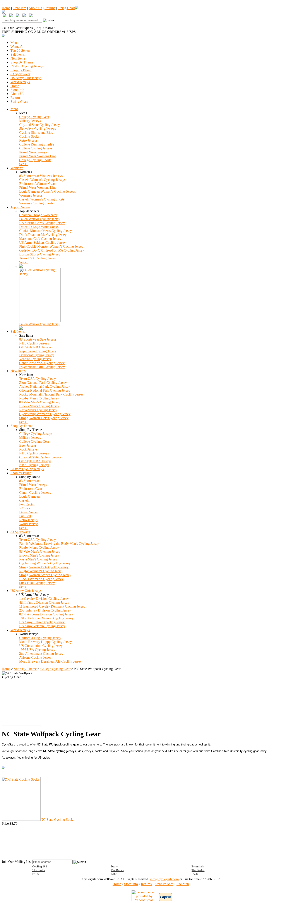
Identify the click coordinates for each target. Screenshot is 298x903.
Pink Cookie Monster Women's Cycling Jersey (51, 246)
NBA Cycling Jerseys (34, 465)
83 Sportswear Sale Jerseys (38, 339)
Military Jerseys (30, 121)
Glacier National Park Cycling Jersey (44, 390)
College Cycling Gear (34, 117)
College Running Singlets (37, 144)
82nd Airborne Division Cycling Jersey (46, 614)
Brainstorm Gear (30, 488)
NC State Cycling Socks (57, 819)
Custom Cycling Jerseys (27, 66)
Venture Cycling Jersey (35, 359)
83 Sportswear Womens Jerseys (41, 176)
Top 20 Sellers (20, 50)
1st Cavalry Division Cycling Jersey (44, 598)
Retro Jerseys (28, 140)
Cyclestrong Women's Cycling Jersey (44, 414)
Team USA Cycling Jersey (37, 258)
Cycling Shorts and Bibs (36, 132)
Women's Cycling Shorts (36, 203)
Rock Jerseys (28, 449)
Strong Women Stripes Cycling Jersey (45, 575)
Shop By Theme (21, 62)
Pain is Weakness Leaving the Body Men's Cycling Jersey (59, 543)
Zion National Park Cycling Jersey (43, 382)
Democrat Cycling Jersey (36, 355)
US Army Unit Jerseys (25, 78)
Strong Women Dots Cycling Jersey (44, 418)
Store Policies (164, 884)
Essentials (198, 866)
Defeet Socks (28, 512)
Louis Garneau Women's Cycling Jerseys (47, 191)
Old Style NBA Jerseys (35, 347)
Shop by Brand (20, 70)
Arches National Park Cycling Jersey (44, 386)
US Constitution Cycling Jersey (41, 646)
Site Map (182, 884)
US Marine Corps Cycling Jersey (42, 223)
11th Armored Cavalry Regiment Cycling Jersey (52, 606)
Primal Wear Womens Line (37, 156)
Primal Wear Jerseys (33, 152)
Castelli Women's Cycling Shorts (41, 199)
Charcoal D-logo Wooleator (38, 215)
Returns (50, 8)
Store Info (19, 8)
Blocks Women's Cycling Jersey (41, 579)
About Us (35, 8)
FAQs (35, 874)
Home (6, 8)
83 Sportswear (20, 74)
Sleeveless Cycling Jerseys (37, 128)
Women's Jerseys (31, 195)
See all (23, 164)
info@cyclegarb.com (164, 879)
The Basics (38, 870)
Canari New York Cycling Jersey (42, 363)
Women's (16, 46)
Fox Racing (27, 504)
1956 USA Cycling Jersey (37, 649)
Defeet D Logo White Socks (38, 227)
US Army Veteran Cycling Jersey (42, 626)
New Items (18, 58)
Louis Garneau (29, 496)
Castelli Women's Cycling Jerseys (42, 180)
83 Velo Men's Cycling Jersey (39, 402)
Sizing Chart (66, 8)
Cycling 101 (39, 866)
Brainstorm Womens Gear (37, 183)
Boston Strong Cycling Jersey (39, 254)
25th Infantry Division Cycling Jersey (45, 610)
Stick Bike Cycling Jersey (37, 583)
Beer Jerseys (27, 445)
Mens (14, 43)
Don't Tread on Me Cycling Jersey (43, 234)
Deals (114, 866)
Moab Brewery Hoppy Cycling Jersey (45, 642)
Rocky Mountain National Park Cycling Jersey (51, 394)
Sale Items (17, 54)
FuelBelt (25, 516)
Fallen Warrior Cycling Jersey (39, 219)
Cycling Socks (29, 136)
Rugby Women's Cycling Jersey (41, 571)
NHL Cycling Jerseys (34, 343)
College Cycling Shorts (35, 160)
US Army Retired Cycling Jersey (42, 622)
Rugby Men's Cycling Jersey (39, 398)
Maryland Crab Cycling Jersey (40, 238)
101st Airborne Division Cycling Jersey (46, 618)
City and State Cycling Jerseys (40, 125)
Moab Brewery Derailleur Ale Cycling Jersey (50, 661)
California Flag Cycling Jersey (40, 638)
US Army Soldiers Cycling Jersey (42, 242)
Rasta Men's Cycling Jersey (38, 410)
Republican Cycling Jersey (37, 351)
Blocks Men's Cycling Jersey (39, 406)
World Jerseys (20, 82)
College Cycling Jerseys (35, 148)
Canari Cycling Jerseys (35, 492)
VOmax (24, 508)
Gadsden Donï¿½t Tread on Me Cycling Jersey (51, 250)
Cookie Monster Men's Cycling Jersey (45, 231)
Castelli (24, 500)
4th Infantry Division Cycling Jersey (44, 602)
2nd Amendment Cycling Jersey (41, 653)
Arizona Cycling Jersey (35, 657)
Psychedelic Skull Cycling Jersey (42, 367)
